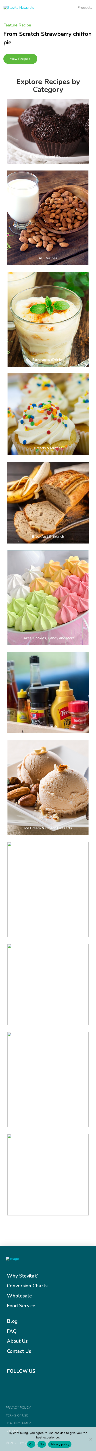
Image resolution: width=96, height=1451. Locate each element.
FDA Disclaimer (18, 1423)
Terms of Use (17, 1415)
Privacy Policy (18, 1407)
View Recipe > (20, 59)
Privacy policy (59, 1444)
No (42, 1444)
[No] (90, 1439)
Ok (31, 1444)
